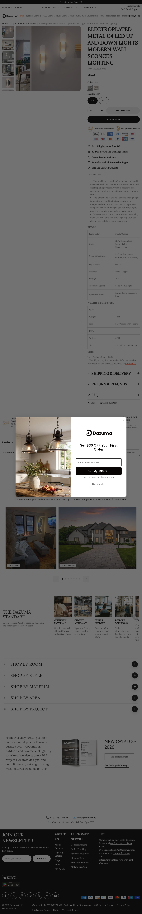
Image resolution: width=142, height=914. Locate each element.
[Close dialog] (123, 420)
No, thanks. (98, 484)
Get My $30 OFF (99, 471)
